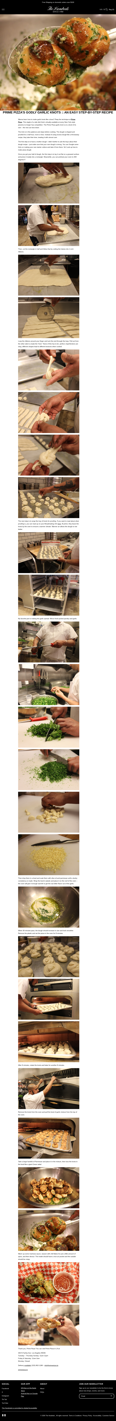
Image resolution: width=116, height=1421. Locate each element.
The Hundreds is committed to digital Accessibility (19, 1408)
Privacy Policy (87, 1415)
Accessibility (97, 1415)
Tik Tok (4, 1399)
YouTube (5, 1403)
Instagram (5, 1396)
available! (27, 1365)
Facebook (5, 1388)
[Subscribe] (111, 1396)
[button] (3, 9)
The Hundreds (50, 1415)
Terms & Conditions (75, 1415)
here (59, 524)
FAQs (42, 1392)
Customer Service (108, 1415)
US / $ (102, 9)
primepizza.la (23, 1370)
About (42, 1388)
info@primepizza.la (51, 1365)
